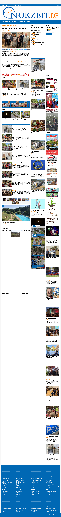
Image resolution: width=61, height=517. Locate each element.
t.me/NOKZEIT (20, 74)
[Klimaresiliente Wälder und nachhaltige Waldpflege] (38, 253)
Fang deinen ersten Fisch (49, 478)
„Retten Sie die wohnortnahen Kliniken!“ (37, 191)
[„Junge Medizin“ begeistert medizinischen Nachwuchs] (25, 104)
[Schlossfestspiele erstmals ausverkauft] (4, 199)
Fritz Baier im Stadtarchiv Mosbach (21, 89)
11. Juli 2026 (4, 498)
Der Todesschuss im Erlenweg (37, 210)
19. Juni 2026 (4, 511)
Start (3, 21)
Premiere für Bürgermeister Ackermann (36, 486)
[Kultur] (52, 231)
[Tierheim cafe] (52, 224)
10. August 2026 (15, 145)
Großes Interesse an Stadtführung (6, 508)
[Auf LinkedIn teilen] (8, 49)
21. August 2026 (24, 95)
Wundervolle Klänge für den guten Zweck (52, 397)
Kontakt (11, 5)
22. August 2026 (4, 95)
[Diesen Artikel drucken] (16, 49)
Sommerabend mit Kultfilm (51, 318)
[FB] (50, 23)
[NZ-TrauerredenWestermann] (52, 130)
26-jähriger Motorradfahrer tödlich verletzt (15, 94)
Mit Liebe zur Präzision (25, 293)
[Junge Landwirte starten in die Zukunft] (17, 104)
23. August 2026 (33, 31)
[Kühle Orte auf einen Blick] (25, 114)
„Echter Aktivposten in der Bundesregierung (36, 484)
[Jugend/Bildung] (52, 411)
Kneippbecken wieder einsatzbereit (6, 504)
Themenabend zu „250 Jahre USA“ (19, 180)
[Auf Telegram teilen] (23, 49)
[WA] (59, 23)
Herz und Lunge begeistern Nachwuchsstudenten (35, 49)
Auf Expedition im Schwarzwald (35, 46)
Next (3, 104)
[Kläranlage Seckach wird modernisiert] (15, 233)
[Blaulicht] (52, 430)
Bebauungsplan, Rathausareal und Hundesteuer (37, 476)
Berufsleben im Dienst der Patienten (20, 144)
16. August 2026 (18, 479)
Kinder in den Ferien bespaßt (49, 482)
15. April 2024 (4, 30)
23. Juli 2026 (14, 190)
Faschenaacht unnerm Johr (49, 480)
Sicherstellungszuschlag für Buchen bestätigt (36, 478)
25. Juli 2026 (14, 181)
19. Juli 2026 (18, 509)
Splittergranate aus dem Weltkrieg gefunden (6, 94)
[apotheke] (52, 187)
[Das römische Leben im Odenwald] (23, 199)
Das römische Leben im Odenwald (51, 337)
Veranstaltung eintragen (5, 5)
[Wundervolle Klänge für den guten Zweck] (17, 202)
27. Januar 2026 (34, 192)
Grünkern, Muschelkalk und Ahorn (6, 497)
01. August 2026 (18, 485)
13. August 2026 (35, 226)
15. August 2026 (48, 300)
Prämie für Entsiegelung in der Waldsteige (15, 119)
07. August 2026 (48, 358)
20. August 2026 (48, 259)
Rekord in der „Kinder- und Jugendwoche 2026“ (7, 89)
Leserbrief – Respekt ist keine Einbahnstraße (36, 504)
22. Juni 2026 (4, 509)
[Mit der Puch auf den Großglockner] (15, 199)
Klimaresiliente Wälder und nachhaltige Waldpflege (36, 255)
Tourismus (3, 489)
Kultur (47, 489)
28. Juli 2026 (14, 172)
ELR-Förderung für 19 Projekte (34, 482)
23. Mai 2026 (33, 153)
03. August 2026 (4, 223)
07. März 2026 (33, 173)
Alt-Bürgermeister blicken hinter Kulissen (51, 377)
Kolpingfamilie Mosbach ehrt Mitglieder (21, 508)
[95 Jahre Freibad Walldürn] (16, 213)
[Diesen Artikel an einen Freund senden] (13, 49)
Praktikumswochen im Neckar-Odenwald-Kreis (51, 474)
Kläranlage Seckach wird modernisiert (15, 238)
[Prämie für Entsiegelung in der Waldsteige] (15, 114)
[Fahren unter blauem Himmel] (6, 261)
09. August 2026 (48, 319)
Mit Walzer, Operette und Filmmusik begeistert (51, 510)
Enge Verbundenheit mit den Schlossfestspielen (52, 357)
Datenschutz (19, 5)
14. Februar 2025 (33, 511)
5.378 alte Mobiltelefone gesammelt (36, 266)
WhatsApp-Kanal (13, 51)
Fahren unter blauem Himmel (5, 294)
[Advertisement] (53, 42)
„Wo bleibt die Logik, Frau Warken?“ (36, 152)
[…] (12, 140)
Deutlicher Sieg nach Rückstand (20, 478)
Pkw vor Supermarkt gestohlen (6, 480)
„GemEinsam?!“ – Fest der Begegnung (20, 171)
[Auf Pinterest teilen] (11, 49)
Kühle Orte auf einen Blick (24, 119)
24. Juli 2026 (4, 496)
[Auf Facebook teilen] (3, 49)
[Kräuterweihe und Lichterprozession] (12, 199)
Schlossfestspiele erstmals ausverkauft (24, 94)
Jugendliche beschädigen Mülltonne (6, 478)
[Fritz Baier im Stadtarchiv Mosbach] (23, 84)
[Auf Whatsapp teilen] (18, 49)
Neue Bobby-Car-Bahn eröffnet (6, 510)
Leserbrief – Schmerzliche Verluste (36, 132)
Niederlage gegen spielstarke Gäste (21, 474)
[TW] (51, 23)
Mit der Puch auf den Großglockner (50, 299)
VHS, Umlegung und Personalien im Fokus (36, 480)
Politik (8, 30)
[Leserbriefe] (38, 125)
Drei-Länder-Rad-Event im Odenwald (6, 495)
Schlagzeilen (7, 21)
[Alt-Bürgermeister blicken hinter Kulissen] (14, 202)
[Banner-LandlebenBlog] (52, 196)
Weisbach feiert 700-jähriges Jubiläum (20, 189)
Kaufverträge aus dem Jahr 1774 (51, 258)
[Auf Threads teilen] (28, 49)
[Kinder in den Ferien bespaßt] (9, 104)
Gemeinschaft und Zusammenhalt (20, 482)
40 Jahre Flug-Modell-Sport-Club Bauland (21, 480)
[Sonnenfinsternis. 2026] (6, 114)
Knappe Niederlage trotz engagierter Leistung (36, 37)
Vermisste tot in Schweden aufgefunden (7, 484)
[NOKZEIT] (30, 19)
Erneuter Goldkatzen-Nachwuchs (6, 493)
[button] (1, 4)
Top (9, 30)
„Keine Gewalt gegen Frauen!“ (18, 134)
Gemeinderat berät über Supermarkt (35, 467)
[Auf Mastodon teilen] (21, 49)
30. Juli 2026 (4, 494)
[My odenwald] (52, 154)
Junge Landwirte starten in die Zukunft (50, 484)
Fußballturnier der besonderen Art (20, 486)
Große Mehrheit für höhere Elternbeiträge (36, 474)
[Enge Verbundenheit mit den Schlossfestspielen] (27, 199)
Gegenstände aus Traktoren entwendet (7, 482)
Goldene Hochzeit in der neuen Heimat (20, 153)
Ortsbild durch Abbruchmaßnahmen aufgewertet (36, 54)
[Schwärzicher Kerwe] (52, 92)
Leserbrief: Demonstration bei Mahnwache (37, 171)
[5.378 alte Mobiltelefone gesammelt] (38, 263)
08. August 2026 (15, 154)
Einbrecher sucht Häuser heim (5, 486)
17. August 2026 (48, 280)
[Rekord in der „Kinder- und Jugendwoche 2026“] (9, 84)
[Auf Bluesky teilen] (26, 49)
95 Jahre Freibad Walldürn (8, 222)
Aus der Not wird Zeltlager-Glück (50, 476)
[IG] (54, 23)
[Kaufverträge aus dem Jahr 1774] (8, 199)
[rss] (56, 23)
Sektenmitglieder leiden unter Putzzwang (36, 506)
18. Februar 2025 (33, 509)
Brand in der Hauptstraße (35, 34)
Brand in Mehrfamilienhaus (5, 476)
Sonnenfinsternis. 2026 (6, 119)
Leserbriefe (28, 21)
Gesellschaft (18, 489)
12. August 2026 (34, 133)
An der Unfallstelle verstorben (35, 30)
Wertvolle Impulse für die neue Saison (21, 484)
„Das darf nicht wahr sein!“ (34, 510)
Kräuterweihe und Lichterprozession (49, 278)
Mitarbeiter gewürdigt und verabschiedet (18, 162)
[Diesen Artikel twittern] (5, 49)
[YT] (53, 23)
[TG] (58, 23)
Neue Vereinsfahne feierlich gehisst (21, 476)
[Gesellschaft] (7, 129)
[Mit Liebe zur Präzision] (25, 261)
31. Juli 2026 (14, 164)
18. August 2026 (4, 487)
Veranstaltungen (15, 21)
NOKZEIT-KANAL (20, 61)
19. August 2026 (4, 485)
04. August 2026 (18, 481)
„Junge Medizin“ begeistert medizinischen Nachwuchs (52, 486)
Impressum (15, 5)
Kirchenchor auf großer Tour (20, 510)
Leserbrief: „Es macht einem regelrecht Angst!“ (37, 508)
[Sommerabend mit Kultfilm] (19, 199)
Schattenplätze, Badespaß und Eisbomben (7, 506)
